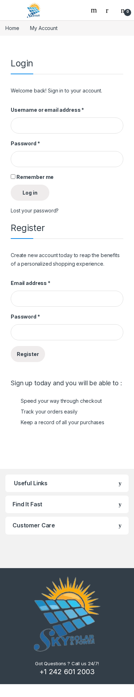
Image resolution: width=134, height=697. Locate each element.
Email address (30, 283)
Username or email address (47, 110)
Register (28, 354)
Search (95, 10)
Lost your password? (35, 210)
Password (25, 143)
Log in (30, 193)
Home (12, 28)
